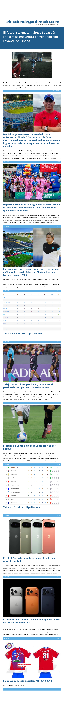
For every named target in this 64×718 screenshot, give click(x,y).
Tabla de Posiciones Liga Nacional (22, 507)
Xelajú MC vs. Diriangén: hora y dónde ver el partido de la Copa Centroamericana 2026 (28, 386)
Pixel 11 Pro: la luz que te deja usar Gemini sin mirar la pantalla (29, 560)
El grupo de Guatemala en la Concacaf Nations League (29, 447)
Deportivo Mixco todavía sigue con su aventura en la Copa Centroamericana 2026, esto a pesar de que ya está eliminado (31, 207)
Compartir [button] (56, 90)
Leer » (58, 162)
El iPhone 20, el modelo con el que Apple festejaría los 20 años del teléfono (31, 621)
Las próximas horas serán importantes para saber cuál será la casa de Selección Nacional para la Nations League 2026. (31, 272)
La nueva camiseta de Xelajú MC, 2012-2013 (27, 680)
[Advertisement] (32, 8)
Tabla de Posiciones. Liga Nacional (22, 333)
